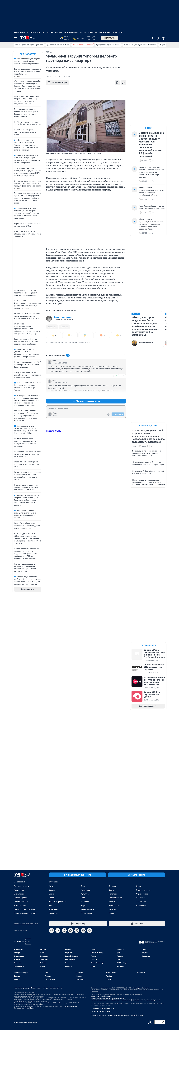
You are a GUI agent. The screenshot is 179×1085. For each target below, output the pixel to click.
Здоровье (53, 913)
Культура (85, 894)
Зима (83, 886)
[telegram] (51, 930)
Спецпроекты (142, 905)
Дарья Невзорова (62, 317)
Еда (50, 905)
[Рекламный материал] (109, 38)
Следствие (52, 327)
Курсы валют (105, 32)
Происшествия (115, 898)
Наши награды (20, 898)
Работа (112, 902)
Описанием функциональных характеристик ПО (107, 998)
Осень (111, 890)
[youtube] (83, 930)
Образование (86, 913)
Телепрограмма (71, 32)
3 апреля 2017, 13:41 (53, 76)
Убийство (64, 327)
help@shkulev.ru (30, 1008)
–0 (123, 395)
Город (51, 898)
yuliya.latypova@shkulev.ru (141, 988)
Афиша (83, 32)
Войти (55, 415)
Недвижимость (21, 32)
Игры (115, 32)
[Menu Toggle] (15, 38)
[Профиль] (163, 38)
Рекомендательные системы (101, 1012)
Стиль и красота (143, 890)
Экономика (141, 902)
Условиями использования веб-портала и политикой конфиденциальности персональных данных (125, 1000)
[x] (76, 930)
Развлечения (114, 905)
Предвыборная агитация (24, 909)
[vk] (57, 930)
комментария (59, 82)
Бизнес (52, 890)
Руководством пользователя (101, 996)
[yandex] (89, 930)
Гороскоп (92, 32)
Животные (53, 909)
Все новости (28, 54)
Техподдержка (20, 905)
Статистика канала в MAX (25, 913)
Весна (51, 894)
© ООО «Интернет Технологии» (25, 1022)
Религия (112, 909)
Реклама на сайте (21, 886)
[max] (70, 930)
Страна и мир (142, 894)
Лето (83, 898)
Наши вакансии (21, 902)
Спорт (138, 886)
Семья (111, 913)
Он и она (112, 886)
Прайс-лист (19, 890)
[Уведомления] (158, 38)
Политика (113, 894)
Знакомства (47, 32)
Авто (51, 886)
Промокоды (35, 32)
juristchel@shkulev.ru (70, 1006)
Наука (83, 905)
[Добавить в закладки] (117, 82)
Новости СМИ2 (53, 431)
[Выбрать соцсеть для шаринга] (123, 82)
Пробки (79, 38)
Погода (58, 32)
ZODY (121, 32)
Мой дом (85, 902)
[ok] (64, 930)
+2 (116, 376)
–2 (123, 376)
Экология (140, 898)
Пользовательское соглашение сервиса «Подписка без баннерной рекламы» (118, 1015)
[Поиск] (152, 38)
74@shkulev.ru (40, 1004)
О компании (19, 894)
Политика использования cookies (102, 1008)
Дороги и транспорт (57, 902)
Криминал (85, 890)
